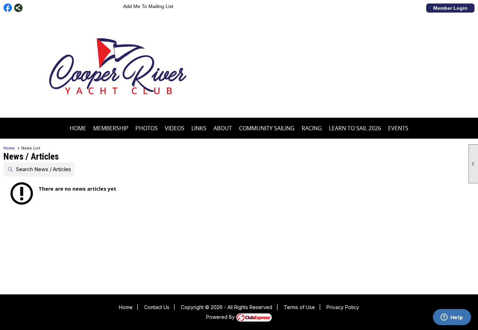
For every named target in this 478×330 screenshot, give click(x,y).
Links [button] (198, 128)
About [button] (222, 128)
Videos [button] (174, 128)
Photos (146, 128)
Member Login (450, 8)
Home (78, 128)
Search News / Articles (39, 169)
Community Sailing (267, 128)
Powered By (221, 317)
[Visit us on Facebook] (7, 7)
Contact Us (156, 307)
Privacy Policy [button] (342, 307)
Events (398, 128)
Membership (110, 128)
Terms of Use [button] (299, 307)
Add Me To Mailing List (148, 6)
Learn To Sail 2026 (355, 128)
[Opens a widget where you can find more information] (452, 318)
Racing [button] (312, 128)
